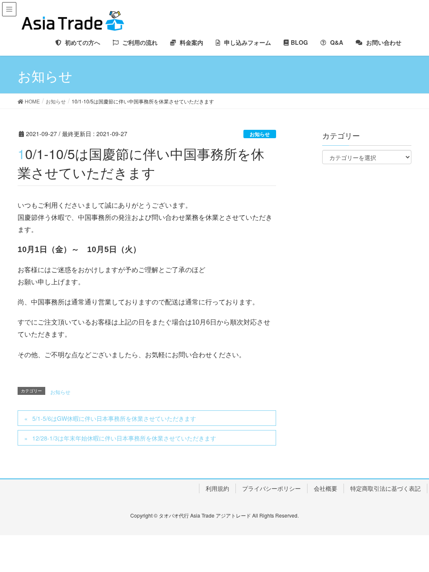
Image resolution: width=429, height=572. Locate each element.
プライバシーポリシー (271, 488)
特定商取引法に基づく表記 (385, 488)
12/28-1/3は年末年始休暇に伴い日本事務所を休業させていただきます (124, 438)
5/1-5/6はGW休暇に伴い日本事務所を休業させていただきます (114, 418)
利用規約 (217, 488)
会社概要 (325, 488)
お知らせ (260, 134)
